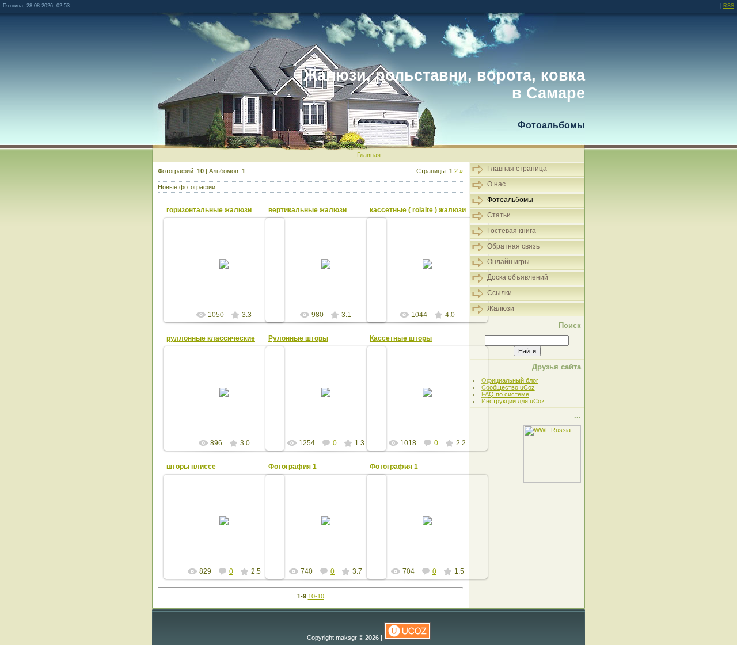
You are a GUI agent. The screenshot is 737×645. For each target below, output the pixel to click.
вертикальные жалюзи (307, 210)
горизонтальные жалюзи (209, 210)
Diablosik (330, 402)
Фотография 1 (292, 467)
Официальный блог (509, 380)
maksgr (229, 277)
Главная (369, 154)
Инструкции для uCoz (513, 401)
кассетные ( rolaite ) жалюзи (418, 210)
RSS (728, 6)
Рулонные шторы (298, 338)
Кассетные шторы (401, 338)
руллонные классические (210, 338)
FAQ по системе (505, 394)
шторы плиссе (191, 467)
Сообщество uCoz (508, 387)
